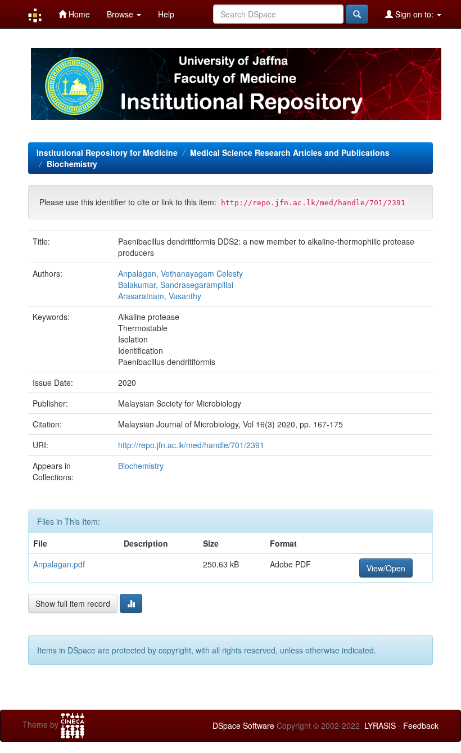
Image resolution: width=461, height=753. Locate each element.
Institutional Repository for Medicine (107, 152)
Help (166, 14)
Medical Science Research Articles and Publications (290, 152)
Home (78, 14)
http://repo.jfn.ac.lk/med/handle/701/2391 (191, 444)
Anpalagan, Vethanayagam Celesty (180, 273)
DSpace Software (243, 725)
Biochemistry (72, 163)
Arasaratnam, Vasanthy (159, 295)
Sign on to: (414, 14)
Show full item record (72, 603)
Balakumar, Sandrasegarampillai (175, 284)
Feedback (421, 725)
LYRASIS (380, 725)
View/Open (386, 568)
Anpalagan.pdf (59, 564)
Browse (121, 14)
